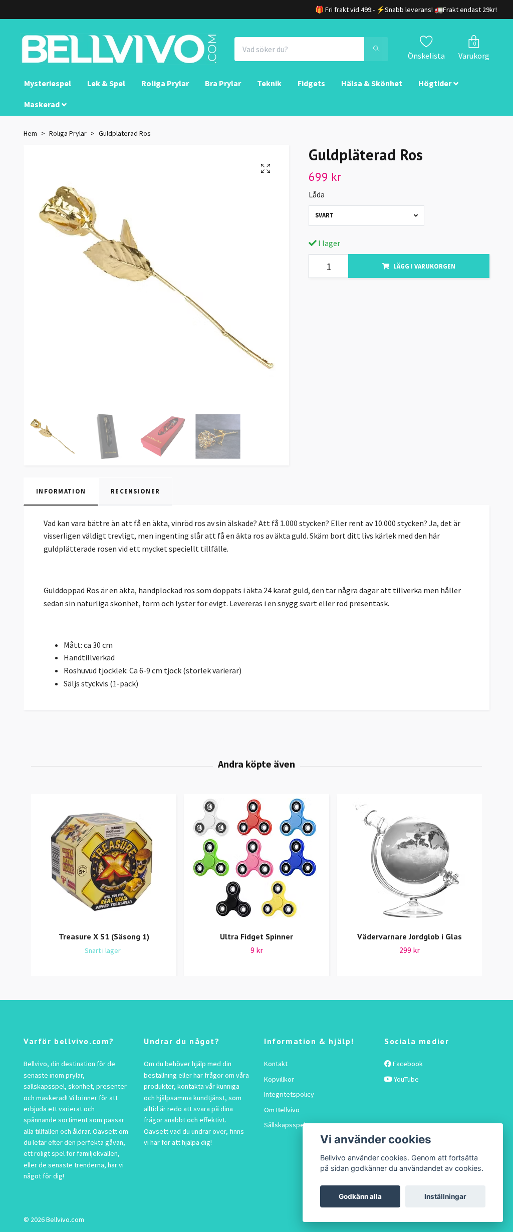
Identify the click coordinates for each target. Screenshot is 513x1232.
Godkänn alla (360, 1196)
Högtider (434, 83)
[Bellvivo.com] (119, 49)
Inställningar (445, 1196)
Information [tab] (61, 491)
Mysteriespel (47, 83)
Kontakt (276, 1063)
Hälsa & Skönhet (371, 83)
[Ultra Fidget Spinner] (256, 860)
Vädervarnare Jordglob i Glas (409, 936)
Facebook (407, 1063)
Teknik (269, 83)
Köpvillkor (279, 1079)
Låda (317, 194)
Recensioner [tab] (135, 491)
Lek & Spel (106, 83)
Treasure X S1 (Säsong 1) (104, 936)
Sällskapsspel (285, 1124)
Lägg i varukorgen (424, 266)
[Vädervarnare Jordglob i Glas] (409, 860)
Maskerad (42, 104)
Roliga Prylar (165, 83)
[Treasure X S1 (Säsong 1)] (103, 860)
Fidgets (311, 83)
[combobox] (366, 215)
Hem (30, 133)
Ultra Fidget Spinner (256, 936)
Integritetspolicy (289, 1094)
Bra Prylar (223, 83)
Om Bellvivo (282, 1109)
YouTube (405, 1079)
